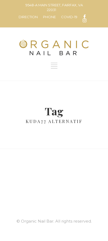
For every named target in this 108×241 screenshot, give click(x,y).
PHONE (49, 17)
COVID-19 (69, 17)
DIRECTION (28, 17)
